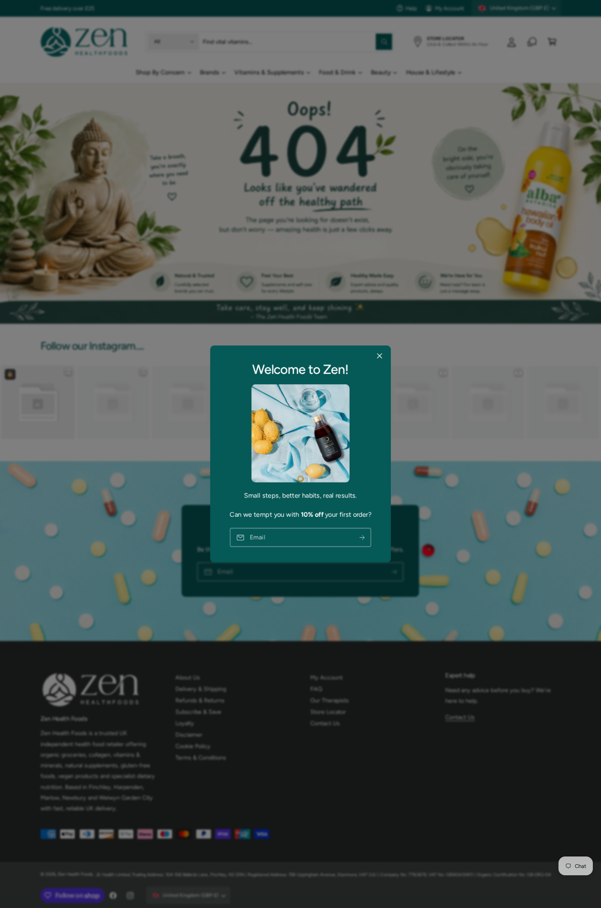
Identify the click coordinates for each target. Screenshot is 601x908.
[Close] (379, 356)
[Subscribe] (362, 537)
